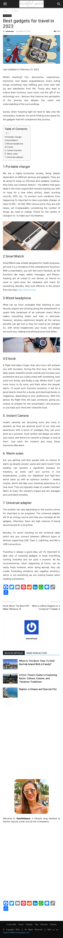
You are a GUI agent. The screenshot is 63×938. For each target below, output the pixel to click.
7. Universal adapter (14, 157)
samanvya (10, 31)
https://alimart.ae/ (27, 289)
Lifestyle (29, 924)
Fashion (53, 924)
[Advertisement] (31, 742)
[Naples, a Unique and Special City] (10, 692)
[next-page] (9, 703)
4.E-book (9, 147)
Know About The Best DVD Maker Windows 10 (16, 607)
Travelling (15, 11)
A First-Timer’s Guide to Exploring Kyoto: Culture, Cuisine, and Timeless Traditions (38, 678)
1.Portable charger (13, 137)
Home (5, 11)
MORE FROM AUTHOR (37, 653)
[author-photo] (31, 634)
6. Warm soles (11, 154)
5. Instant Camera (13, 150)
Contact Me (11, 924)
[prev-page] (5, 703)
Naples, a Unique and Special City (38, 689)
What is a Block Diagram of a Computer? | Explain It (46, 607)
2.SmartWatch (11, 140)
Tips (36, 924)
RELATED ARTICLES (14, 653)
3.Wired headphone (14, 144)
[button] (5, 4)
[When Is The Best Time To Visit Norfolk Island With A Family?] (10, 664)
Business (44, 924)
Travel (20, 924)
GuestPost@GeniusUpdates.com (16, 932)
